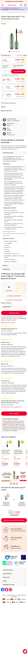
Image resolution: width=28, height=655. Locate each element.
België (15, 599)
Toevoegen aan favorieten (9, 103)
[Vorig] (11, 483)
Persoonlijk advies (7, 110)
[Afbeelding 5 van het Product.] (18, 51)
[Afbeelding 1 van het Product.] (9, 51)
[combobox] (6, 71)
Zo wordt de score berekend (14, 295)
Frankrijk (17, 602)
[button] (14, 153)
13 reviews (3, 23)
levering (18, 65)
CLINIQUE (9, 130)
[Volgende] (17, 483)
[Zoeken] (21, 5)
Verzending (17, 513)
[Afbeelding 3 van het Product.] (14, 51)
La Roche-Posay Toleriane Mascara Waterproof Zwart (18, 452)
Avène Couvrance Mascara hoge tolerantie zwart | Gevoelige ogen (6, 452)
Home (2, 12)
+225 (20, 31)
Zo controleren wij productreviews (14, 299)
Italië (24, 602)
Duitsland (7, 599)
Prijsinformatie (6, 55)
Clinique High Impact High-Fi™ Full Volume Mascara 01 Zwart (6, 504)
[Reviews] (5, 22)
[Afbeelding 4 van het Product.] (16, 51)
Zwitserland (8, 602)
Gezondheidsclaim (6, 480)
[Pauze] (14, 483)
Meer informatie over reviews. (8, 322)
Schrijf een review (14, 313)
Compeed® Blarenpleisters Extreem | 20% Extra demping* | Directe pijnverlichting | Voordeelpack (22, 504)
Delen (4, 106)
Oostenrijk (23, 599)
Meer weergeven (14, 413)
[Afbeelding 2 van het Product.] (11, 51)
